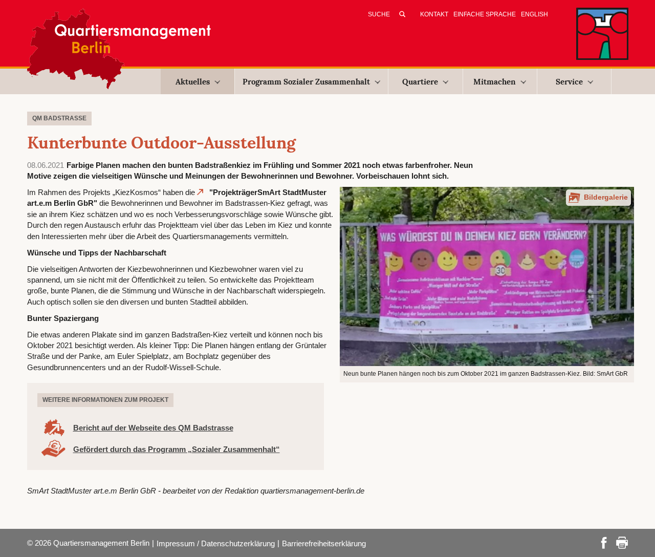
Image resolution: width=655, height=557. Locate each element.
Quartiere (420, 82)
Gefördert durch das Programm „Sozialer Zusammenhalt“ (176, 449)
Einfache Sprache (484, 14)
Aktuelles (193, 82)
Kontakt (434, 14)
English (534, 14)
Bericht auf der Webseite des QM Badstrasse (153, 427)
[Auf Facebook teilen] (604, 542)
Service (569, 82)
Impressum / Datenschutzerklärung (216, 543)
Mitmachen (494, 82)
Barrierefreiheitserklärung (324, 543)
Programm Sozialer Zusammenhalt (306, 82)
